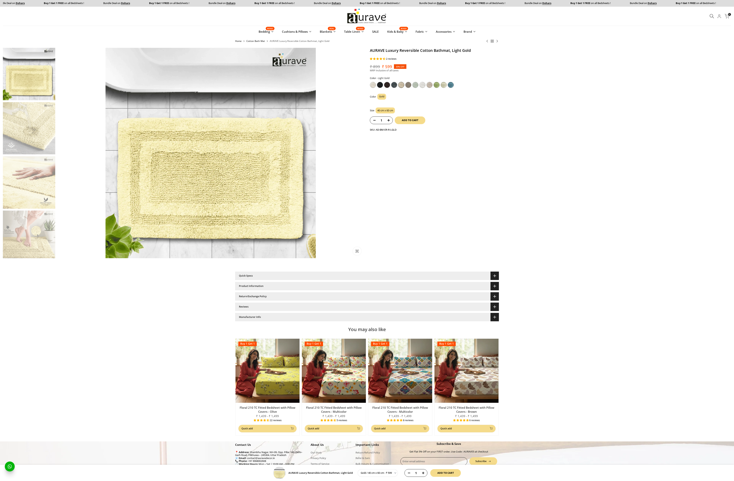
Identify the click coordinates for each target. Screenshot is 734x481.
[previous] (65, 153)
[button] (378, 58)
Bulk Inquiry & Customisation (372, 464)
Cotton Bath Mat (255, 41)
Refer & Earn (363, 458)
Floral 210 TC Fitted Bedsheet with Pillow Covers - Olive (267, 409)
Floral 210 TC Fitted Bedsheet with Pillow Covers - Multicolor (334, 409)
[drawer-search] (712, 16)
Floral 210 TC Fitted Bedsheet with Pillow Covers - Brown (466, 409)
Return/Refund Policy (368, 452)
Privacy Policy (318, 458)
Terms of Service (320, 464)
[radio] (373, 85)
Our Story (316, 452)
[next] (356, 153)
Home (238, 41)
